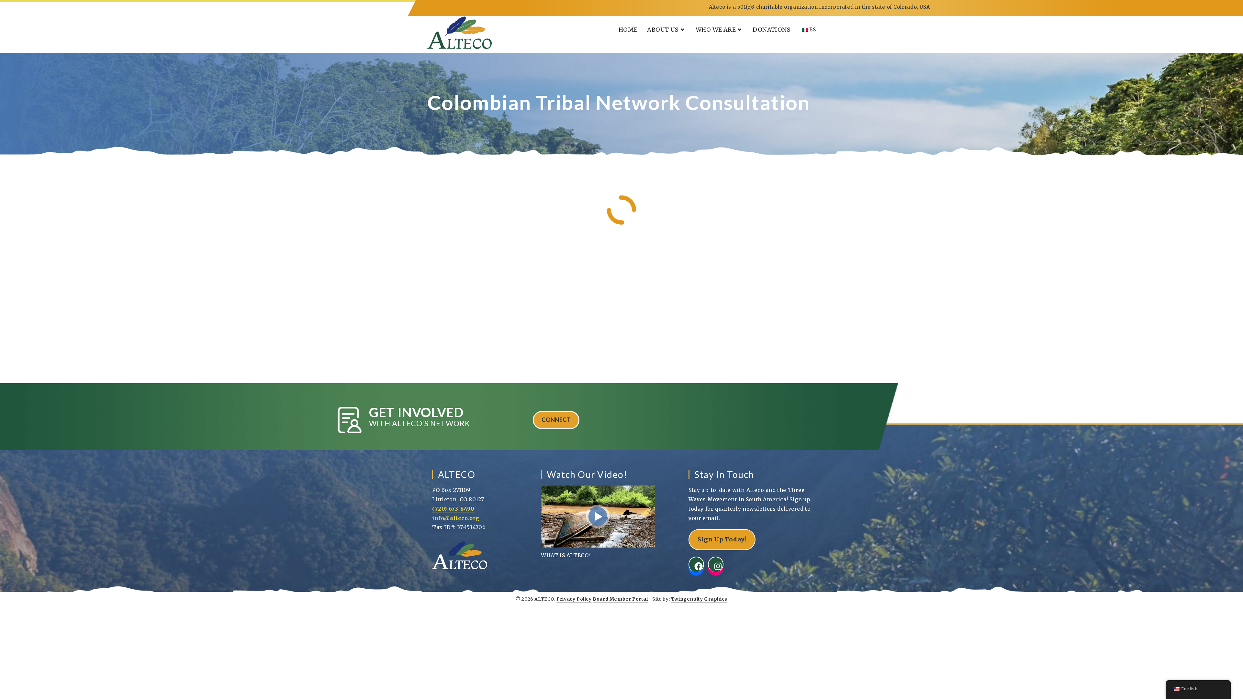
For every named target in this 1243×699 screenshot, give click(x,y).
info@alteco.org (455, 518)
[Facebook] (696, 564)
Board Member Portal (620, 599)
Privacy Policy (573, 599)
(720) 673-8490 (453, 508)
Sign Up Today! (722, 539)
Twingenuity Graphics (699, 599)
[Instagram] (715, 564)
